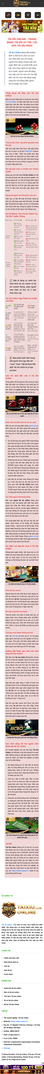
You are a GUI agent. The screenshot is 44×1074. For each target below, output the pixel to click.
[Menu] (3, 3)
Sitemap (7, 1048)
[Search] (41, 3)
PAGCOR (28, 151)
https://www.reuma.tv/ (19, 1021)
